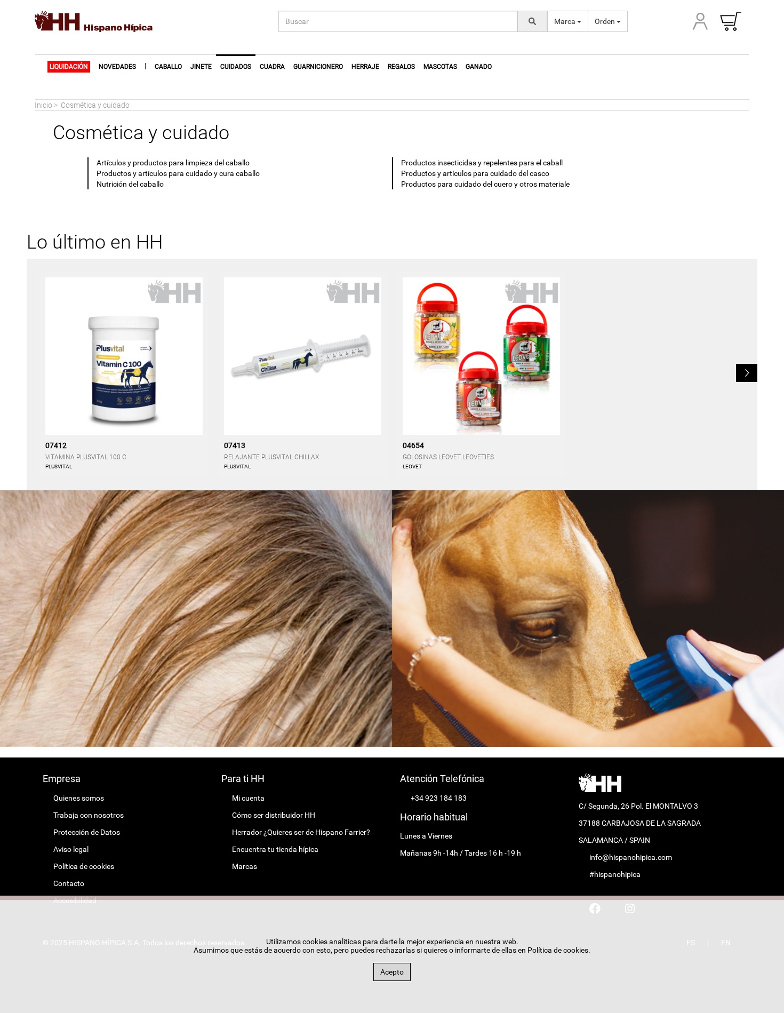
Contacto (68, 883)
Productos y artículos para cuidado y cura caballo (178, 173)
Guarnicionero (318, 66)
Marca (565, 21)
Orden (606, 21)
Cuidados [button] (235, 66)
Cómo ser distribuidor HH (273, 815)
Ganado (479, 66)
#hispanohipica (615, 874)
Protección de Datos (86, 832)
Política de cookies (83, 866)
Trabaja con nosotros (88, 815)
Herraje (365, 66)
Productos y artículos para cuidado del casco (475, 173)
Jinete (201, 66)
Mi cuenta (248, 798)
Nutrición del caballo (130, 184)
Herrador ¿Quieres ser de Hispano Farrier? (301, 832)
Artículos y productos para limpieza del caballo (173, 162)
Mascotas (440, 66)
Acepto (392, 972)
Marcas (244, 866)
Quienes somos (78, 798)
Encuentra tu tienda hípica (275, 849)
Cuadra (272, 66)
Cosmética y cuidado (95, 105)
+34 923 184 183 (439, 798)
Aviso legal (71, 849)
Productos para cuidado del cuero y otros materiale (485, 184)
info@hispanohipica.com (630, 857)
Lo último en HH (95, 242)
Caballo (168, 66)
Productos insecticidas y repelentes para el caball (482, 162)
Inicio (43, 105)
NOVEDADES (117, 66)
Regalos (401, 66)
